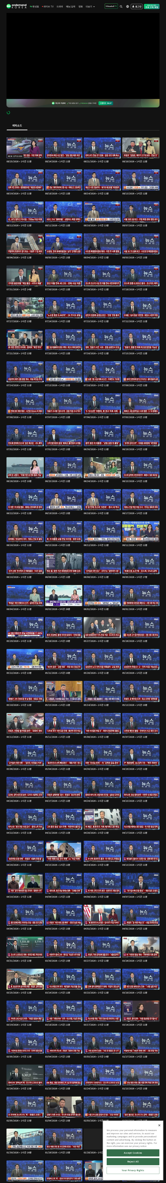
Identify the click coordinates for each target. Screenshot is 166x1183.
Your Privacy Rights (133, 1170)
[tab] (17, 125)
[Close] (159, 1125)
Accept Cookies (133, 1152)
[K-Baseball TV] (111, 6)
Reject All (133, 1161)
